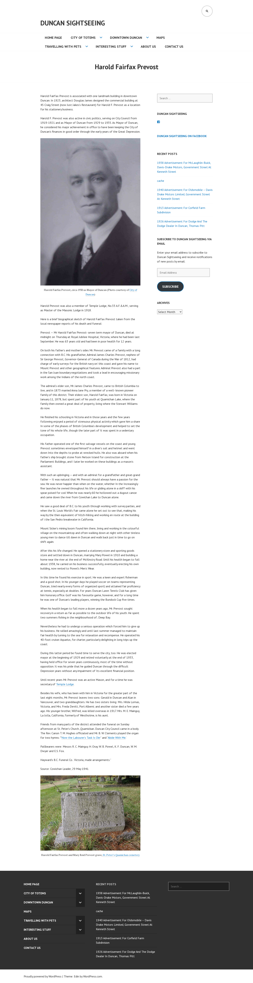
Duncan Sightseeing (72, 23)
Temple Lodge (65, 684)
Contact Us (174, 46)
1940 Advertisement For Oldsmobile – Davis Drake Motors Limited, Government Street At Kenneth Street (185, 194)
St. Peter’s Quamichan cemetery (121, 855)
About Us (148, 46)
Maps (161, 37)
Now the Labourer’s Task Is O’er (80, 737)
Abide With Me (117, 737)
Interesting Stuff (111, 46)
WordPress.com (92, 976)
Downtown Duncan (126, 37)
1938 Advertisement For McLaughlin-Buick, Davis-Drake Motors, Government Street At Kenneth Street (184, 167)
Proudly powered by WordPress (42, 976)
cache (160, 181)
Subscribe (170, 286)
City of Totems (83, 37)
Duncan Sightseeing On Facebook (182, 136)
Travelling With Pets (63, 46)
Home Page (53, 37)
